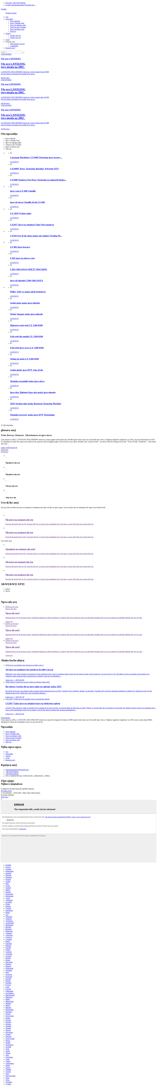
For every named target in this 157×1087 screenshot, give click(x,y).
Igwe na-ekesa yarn (17, 29)
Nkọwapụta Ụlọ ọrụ (17, 44)
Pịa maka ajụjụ (6, 791)
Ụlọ (7, 17)
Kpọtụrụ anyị (10, 48)
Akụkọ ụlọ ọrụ (15, 36)
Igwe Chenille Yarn (17, 23)
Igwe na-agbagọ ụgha (18, 25)
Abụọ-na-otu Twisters (18, 27)
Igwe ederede (15, 21)
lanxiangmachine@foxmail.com (17, 770)
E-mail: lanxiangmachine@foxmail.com (21, 5)
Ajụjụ (8, 40)
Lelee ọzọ (4, 448)
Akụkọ (8, 33)
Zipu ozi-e (4, 797)
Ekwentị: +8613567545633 (16, 3)
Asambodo (14, 46)
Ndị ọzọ (13, 31)
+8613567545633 (12, 772)
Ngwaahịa (9, 19)
